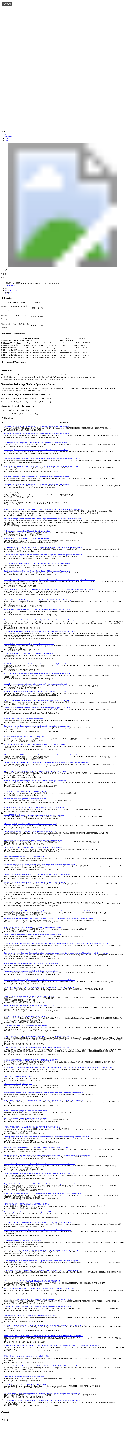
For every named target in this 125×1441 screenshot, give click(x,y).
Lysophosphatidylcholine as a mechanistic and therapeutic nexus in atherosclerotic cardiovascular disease (36, 442)
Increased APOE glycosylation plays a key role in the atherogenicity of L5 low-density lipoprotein (34, 807)
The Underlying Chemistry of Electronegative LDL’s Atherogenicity (25, 1384)
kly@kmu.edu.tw (10, 285)
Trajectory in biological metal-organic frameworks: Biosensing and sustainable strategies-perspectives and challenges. (40, 620)
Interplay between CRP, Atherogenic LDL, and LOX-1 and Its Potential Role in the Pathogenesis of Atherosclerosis (39, 1288)
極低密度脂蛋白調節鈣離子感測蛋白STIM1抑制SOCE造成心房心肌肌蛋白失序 (31, 1060)
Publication (8, 137)
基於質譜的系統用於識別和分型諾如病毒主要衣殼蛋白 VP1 (24, 737)
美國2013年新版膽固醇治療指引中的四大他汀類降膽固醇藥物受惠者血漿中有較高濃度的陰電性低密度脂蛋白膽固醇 (43, 1336)
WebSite (7, 294)
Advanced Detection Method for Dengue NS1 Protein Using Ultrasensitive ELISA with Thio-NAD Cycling (37, 600)
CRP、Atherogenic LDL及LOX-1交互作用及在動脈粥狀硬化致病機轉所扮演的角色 (32, 1281)
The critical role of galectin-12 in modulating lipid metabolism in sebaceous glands (29, 644)
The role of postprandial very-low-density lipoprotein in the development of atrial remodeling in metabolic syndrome (39, 864)
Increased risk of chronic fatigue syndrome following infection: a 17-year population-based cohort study (36, 684)
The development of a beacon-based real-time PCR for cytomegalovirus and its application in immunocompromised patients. (42, 1393)
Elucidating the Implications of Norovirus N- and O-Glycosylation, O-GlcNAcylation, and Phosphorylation (37, 563)
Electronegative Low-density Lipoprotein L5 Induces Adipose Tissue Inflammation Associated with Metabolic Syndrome (41, 1250)
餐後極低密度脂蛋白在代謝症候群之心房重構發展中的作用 (24, 856)
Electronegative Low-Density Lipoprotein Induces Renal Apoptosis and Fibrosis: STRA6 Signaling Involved (37, 1299)
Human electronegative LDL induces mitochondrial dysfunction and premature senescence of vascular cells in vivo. (39, 1164)
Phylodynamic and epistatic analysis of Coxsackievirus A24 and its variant (27, 531)
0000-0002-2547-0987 (12, 290)
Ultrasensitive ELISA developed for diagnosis (18, 1076)
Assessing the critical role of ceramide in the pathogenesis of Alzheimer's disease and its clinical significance (37, 426)
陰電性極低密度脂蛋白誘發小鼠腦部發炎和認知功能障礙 (23, 718)
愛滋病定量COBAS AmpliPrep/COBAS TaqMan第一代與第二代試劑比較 (28, 1356)
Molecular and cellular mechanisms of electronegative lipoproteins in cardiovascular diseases (32, 927)
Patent (6, 140)
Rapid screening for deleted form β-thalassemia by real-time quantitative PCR (27, 1212)
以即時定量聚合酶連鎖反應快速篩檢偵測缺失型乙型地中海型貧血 (26, 1204)
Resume (7, 135)
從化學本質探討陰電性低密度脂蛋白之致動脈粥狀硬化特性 (24, 1376)
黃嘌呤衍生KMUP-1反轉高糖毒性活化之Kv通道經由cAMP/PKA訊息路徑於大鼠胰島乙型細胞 (36, 1147)
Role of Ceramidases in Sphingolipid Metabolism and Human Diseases (25, 1111)
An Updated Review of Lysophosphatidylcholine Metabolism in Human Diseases (29, 996)
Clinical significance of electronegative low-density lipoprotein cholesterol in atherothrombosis (33, 840)
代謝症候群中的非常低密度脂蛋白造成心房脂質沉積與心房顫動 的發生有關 (30, 1315)
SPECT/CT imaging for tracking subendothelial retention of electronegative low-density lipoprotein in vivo (37, 664)
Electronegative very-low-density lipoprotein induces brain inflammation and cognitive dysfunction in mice (37, 726)
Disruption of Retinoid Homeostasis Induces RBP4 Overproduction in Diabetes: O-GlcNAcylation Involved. (37, 874)
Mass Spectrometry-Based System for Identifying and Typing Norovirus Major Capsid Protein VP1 (34, 744)
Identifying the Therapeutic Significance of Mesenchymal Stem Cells (25, 791)
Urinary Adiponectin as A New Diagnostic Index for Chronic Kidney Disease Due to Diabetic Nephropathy (37, 1036)
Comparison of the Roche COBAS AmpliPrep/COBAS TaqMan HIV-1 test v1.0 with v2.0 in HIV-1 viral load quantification (42, 1366)
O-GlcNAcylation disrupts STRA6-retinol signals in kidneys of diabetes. (26, 1016)
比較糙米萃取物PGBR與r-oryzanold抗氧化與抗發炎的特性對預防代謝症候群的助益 (32, 1127)
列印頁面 (7, 4)
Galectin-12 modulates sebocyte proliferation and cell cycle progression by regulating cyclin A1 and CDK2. (37, 700)
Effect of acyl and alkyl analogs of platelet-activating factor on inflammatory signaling (30, 824)
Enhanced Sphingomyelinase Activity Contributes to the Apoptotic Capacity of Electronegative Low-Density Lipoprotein (41, 1261)
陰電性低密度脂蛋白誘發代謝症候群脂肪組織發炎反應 (22, 1240)
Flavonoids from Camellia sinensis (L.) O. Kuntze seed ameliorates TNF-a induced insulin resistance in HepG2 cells (39, 980)
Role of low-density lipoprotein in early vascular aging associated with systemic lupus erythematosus (35, 771)
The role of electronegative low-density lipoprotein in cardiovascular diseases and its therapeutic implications (37, 1222)
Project (7, 138)
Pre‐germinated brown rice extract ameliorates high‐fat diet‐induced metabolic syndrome (31, 963)
